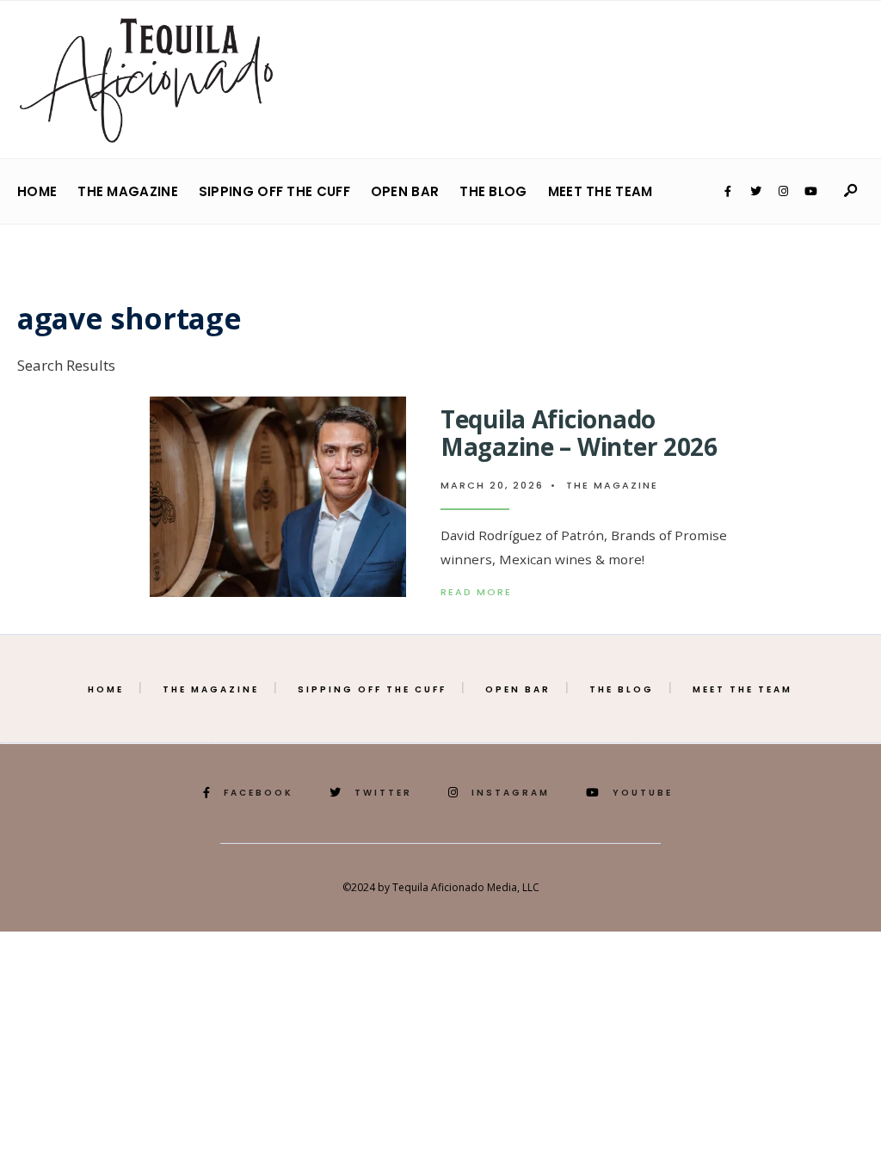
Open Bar (405, 191)
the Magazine (127, 191)
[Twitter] (755, 192)
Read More (491, 592)
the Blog (493, 191)
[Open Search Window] (850, 191)
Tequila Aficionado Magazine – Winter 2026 (579, 433)
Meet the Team (600, 191)
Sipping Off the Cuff (274, 191)
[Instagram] (783, 192)
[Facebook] (728, 192)
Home (37, 191)
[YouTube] (810, 192)
